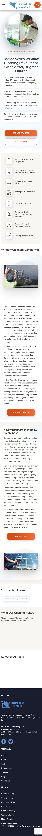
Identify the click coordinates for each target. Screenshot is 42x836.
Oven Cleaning (7, 798)
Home (3, 755)
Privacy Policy (6, 768)
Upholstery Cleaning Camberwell (15, 599)
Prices (3, 760)
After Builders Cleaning (10, 823)
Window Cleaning (8, 811)
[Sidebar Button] (3, 5)
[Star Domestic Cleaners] (20, 5)
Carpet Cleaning (7, 794)
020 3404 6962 (37, 5)
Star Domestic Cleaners (31, 826)
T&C (3, 764)
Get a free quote (21, 133)
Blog (3, 777)
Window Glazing (7, 815)
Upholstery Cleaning (9, 802)
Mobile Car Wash (7, 819)
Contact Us (5, 781)
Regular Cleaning (8, 806)
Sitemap (4, 772)
